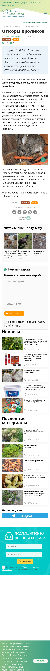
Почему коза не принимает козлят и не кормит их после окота (24, 255)
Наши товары (7, 3)
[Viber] (30, 212)
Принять (40, 661)
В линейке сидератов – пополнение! (32, 371)
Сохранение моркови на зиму (35, 461)
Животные (6, 39)
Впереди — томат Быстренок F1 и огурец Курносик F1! (34, 401)
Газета (40, 3)
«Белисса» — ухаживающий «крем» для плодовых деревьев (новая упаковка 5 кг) (35, 387)
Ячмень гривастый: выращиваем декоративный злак (34, 432)
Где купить (25, 3)
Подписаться (25, 561)
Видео (4, 6)
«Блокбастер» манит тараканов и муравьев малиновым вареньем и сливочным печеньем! (35, 357)
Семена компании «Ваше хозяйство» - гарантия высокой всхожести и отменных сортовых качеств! (35, 341)
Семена (16, 3)
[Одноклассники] (19, 212)
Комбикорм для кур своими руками (38, 253)
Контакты (11, 6)
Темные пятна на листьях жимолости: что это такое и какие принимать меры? (34, 493)
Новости (33, 3)
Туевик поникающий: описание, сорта (32, 446)
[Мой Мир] (25, 212)
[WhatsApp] (35, 212)
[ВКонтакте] (14, 212)
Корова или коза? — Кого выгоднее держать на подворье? (10, 254)
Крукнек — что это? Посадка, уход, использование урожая (34, 476)
